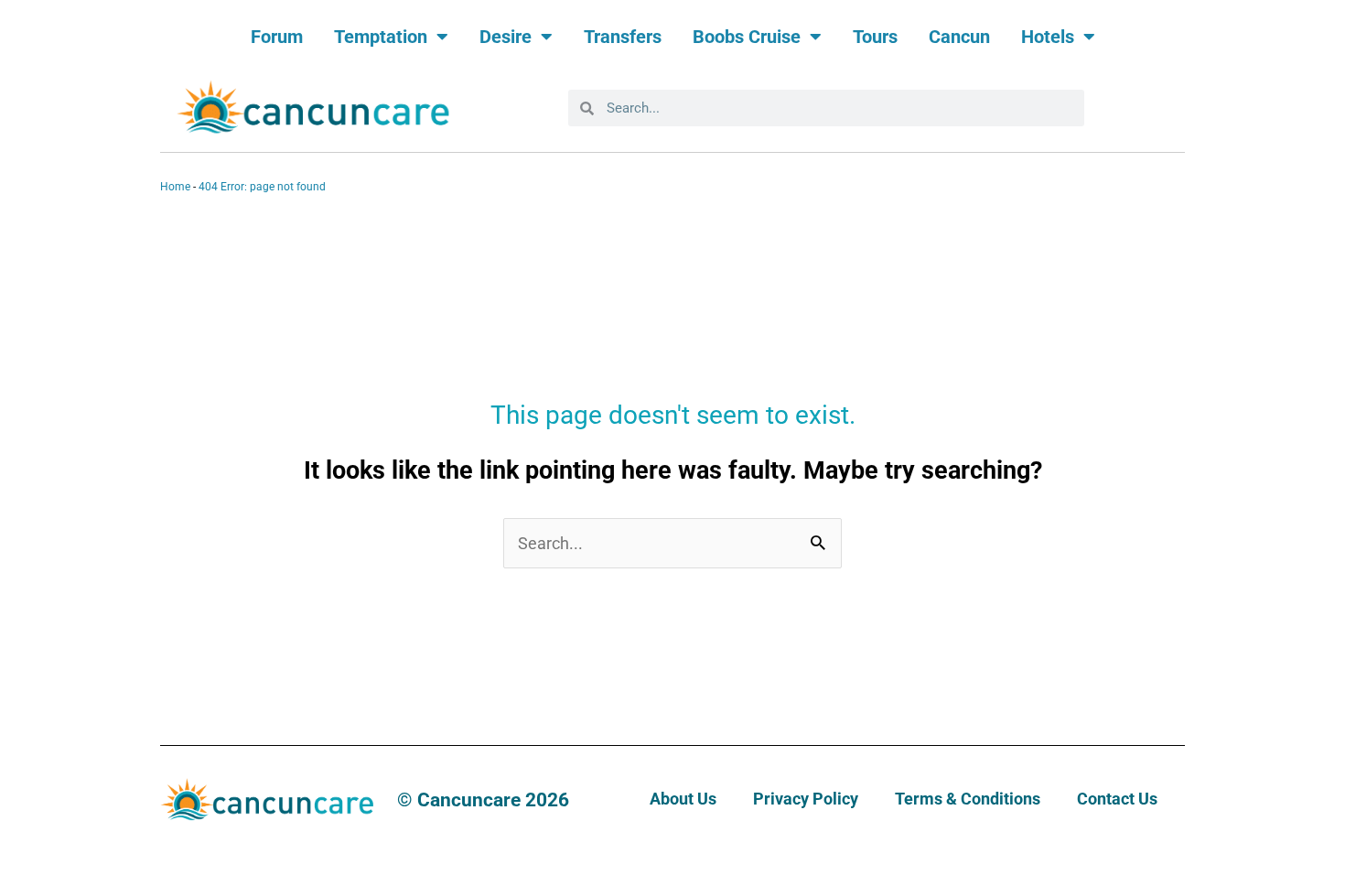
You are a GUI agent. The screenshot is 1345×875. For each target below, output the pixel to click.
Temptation (380, 37)
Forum (277, 37)
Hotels (1047, 37)
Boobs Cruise (747, 37)
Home (175, 186)
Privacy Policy (805, 798)
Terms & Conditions (967, 798)
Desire (505, 37)
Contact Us (1117, 798)
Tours (875, 37)
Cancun (959, 37)
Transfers (623, 37)
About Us (683, 798)
